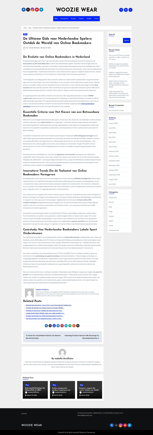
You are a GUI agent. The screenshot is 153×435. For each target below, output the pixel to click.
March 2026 (113, 147)
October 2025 (113, 170)
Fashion (81, 18)
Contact (24, 413)
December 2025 (114, 161)
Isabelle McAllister (34, 48)
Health (89, 18)
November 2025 (114, 165)
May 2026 (112, 137)
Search (112, 34)
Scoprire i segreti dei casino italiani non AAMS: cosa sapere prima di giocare (119, 74)
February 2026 (114, 151)
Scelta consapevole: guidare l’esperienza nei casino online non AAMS (61, 390)
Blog (56, 18)
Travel (96, 18)
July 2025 (112, 184)
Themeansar (91, 432)
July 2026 (112, 128)
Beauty (73, 18)
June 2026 (112, 133)
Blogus (82, 432)
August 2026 (113, 123)
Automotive (64, 18)
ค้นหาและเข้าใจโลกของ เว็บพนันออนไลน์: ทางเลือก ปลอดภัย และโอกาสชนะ (35, 390)
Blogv (111, 211)
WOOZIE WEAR (76, 10)
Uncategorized (114, 230)
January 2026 (113, 156)
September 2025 (114, 175)
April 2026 (112, 142)
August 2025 (113, 179)
